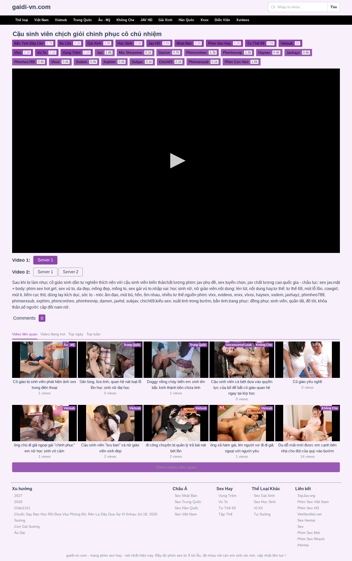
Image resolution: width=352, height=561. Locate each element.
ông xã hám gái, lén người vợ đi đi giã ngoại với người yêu (241, 448)
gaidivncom (31, 6)
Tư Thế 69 (227, 508)
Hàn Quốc (186, 20)
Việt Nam (41, 20)
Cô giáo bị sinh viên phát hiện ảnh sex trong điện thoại (44, 384)
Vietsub (61, 20)
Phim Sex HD (308, 508)
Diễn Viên (222, 20)
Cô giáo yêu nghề (307, 381)
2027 (18, 496)
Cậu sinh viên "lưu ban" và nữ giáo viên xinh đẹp (110, 448)
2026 (18, 502)
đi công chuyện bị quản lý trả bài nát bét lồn (176, 448)
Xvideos (242, 20)
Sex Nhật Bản (186, 496)
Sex (300, 526)
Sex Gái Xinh (264, 496)
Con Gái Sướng (27, 526)
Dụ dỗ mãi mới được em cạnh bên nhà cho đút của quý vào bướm (307, 448)
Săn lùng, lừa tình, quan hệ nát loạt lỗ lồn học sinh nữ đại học (110, 384)
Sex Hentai (306, 520)
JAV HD (146, 20)
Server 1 (45, 260)
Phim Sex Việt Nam (313, 502)
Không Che (125, 20)
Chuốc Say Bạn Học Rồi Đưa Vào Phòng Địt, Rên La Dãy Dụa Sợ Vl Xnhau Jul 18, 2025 (85, 514)
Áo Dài (19, 533)
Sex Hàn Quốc (186, 508)
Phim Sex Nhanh (311, 539)
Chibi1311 (22, 508)
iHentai (303, 545)
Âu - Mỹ (104, 20)
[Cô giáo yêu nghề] (307, 360)
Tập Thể (225, 514)
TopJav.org (306, 496)
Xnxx (204, 20)
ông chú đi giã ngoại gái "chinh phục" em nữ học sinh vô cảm (44, 448)
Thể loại (21, 20)
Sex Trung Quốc (188, 502)
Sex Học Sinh (265, 502)
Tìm (333, 7)
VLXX (258, 508)
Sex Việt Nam (186, 514)
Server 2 (70, 272)
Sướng (19, 520)
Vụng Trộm (228, 496)
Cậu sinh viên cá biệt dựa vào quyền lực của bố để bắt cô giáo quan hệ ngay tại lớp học (241, 387)
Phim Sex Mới (308, 533)
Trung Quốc (82, 20)
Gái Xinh (165, 20)
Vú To (223, 502)
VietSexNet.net (309, 514)
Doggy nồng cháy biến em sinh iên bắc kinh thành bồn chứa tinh (176, 384)
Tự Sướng (262, 514)
